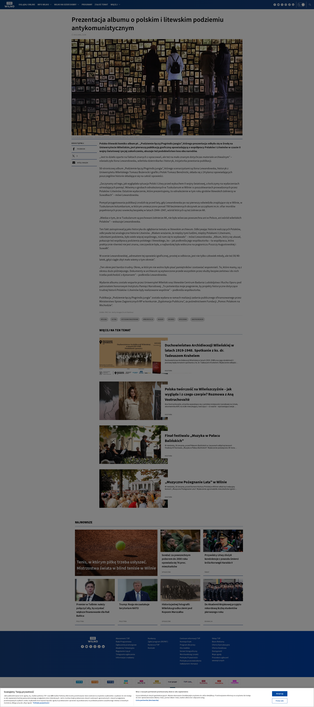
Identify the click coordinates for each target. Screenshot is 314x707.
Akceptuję (279, 694)
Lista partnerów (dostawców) (147, 700)
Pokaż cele (280, 701)
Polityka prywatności (41, 703)
